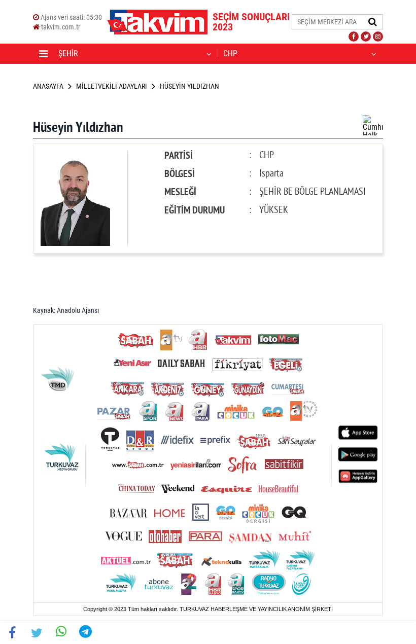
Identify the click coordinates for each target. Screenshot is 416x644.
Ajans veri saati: (70, 17)
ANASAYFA (48, 86)
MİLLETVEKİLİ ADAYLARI (111, 86)
